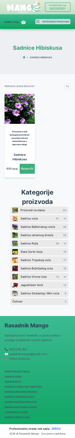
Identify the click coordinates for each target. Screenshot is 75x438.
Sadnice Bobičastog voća (21, 402)
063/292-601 (18, 349)
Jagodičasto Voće (16, 412)
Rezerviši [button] (27, 168)
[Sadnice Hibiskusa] (20, 109)
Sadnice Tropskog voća (19, 397)
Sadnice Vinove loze (17, 417)
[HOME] (24, 57)
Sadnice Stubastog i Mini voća (23, 386)
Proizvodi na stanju (17, 371)
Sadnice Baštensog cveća (21, 407)
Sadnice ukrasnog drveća (21, 391)
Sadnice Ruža (13, 381)
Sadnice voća (13, 376)
